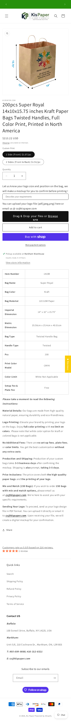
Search (10, 573)
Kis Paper (30, 716)
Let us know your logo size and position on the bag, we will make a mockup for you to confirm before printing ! (35, 188)
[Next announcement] (65, 4)
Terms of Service (15, 603)
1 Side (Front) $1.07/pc (18, 154)
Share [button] (9, 529)
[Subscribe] (54, 678)
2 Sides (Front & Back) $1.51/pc (23, 161)
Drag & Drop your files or (35, 216)
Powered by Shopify (43, 716)
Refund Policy (14, 588)
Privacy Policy (14, 596)
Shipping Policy (15, 581)
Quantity (6, 169)
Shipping (5, 143)
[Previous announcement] (6, 4)
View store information (18, 262)
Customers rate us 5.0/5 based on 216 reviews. (27, 547)
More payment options (35, 245)
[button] (6, 16)
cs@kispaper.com (15, 495)
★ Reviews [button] (68, 364)
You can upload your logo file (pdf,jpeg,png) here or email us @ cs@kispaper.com (33, 206)
